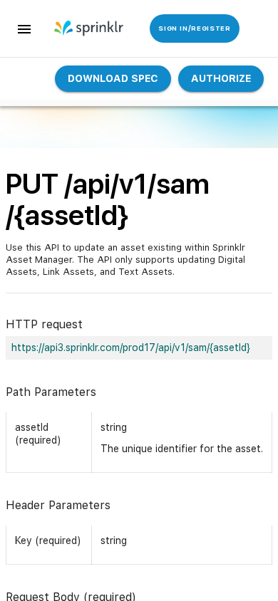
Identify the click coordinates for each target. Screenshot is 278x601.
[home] (83, 28)
